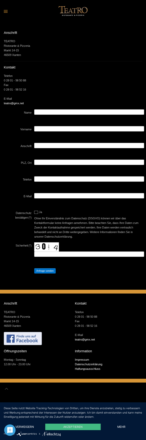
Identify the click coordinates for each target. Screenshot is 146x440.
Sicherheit (24, 245)
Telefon (27, 179)
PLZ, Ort (26, 162)
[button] (6, 11)
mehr (121, 427)
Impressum (82, 359)
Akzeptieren (73, 427)
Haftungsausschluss (87, 368)
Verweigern (24, 427)
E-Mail (28, 196)
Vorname (26, 129)
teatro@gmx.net (14, 103)
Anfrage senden (45, 270)
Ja (40, 212)
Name (28, 112)
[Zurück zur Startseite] (73, 11)
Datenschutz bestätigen (23, 215)
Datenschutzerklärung (88, 364)
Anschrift (26, 146)
